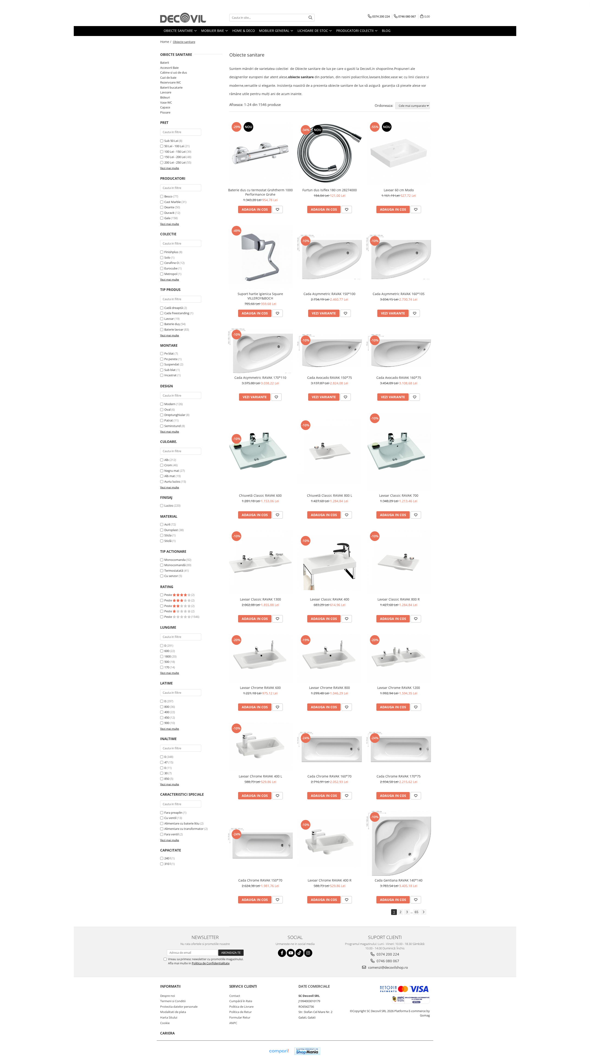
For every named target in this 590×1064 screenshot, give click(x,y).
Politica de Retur (240, 1012)
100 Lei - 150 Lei (175, 151)
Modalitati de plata (173, 1012)
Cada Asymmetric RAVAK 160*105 (399, 294)
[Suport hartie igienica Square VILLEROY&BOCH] (260, 257)
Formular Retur (239, 1017)
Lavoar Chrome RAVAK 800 (329, 687)
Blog (386, 30)
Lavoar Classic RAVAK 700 (398, 495)
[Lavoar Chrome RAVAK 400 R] (329, 843)
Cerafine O (171, 263)
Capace (165, 107)
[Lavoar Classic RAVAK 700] (398, 451)
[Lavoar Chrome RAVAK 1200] (398, 658)
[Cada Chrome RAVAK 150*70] (260, 843)
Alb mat (169, 476)
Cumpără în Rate (240, 1001)
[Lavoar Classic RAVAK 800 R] (398, 562)
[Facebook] (282, 953)
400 (166, 712)
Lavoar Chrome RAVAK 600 (260, 687)
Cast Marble (172, 202)
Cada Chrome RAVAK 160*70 (329, 776)
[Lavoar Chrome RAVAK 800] (329, 658)
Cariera (167, 1033)
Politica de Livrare (241, 1006)
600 (166, 651)
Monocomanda (175, 560)
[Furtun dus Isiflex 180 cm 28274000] (329, 153)
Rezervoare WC (170, 82)
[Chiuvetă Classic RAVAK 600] (260, 451)
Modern (169, 404)
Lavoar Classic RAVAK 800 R (399, 599)
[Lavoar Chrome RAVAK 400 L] (260, 746)
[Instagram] (308, 953)
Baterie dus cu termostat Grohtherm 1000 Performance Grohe (260, 192)
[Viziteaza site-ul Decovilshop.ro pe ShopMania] (307, 1051)
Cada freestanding (176, 313)
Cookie (165, 1023)
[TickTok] (299, 953)
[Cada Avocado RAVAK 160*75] (398, 350)
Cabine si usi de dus (173, 72)
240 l (167, 858)
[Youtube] (291, 953)
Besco (168, 196)
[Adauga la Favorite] (277, 209)
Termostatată (173, 570)
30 (166, 773)
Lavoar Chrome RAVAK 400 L (260, 776)
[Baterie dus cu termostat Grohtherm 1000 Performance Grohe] (260, 153)
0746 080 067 (387, 961)
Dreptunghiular (174, 415)
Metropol (170, 274)
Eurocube (170, 268)
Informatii (170, 986)
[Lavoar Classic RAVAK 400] (329, 562)
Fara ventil (171, 834)
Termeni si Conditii (173, 1001)
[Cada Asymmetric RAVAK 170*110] (260, 351)
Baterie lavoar (173, 329)
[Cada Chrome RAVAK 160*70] (329, 747)
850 (166, 779)
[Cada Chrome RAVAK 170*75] (398, 747)
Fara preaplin (173, 812)
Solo (167, 257)
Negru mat (171, 471)
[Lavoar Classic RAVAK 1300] (260, 562)
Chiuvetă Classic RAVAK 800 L (329, 495)
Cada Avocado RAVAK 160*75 (398, 377)
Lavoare (165, 92)
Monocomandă (175, 565)
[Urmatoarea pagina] (423, 912)
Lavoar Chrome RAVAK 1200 (398, 687)
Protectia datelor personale (179, 1006)
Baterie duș (172, 324)
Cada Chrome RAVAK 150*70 (260, 880)
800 (166, 707)
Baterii (164, 62)
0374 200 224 (387, 954)
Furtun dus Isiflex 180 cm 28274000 (329, 190)
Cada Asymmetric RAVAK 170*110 (260, 377)
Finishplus (171, 252)
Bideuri (165, 97)
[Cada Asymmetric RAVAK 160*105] (398, 257)
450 (166, 717)
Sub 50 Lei (171, 141)
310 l (167, 864)
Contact (234, 996)
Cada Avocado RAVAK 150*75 (329, 377)
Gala (167, 218)
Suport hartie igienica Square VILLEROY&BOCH (260, 296)
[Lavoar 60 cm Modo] (398, 153)
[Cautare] (310, 17)
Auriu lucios (172, 481)
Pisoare (165, 112)
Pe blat (169, 353)
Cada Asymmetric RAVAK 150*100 (329, 294)
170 (166, 667)
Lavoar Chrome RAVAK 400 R (329, 880)
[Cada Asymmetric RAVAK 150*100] (329, 257)
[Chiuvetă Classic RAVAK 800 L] (329, 451)
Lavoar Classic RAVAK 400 (329, 599)
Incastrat (170, 375)
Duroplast (171, 530)
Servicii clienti (243, 986)
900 (166, 723)
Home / (166, 41)
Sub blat (170, 370)
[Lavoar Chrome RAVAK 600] (260, 658)
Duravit (169, 213)
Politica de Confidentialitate (211, 963)
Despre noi (167, 996)
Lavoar (169, 319)
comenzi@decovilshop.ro (387, 967)
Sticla (167, 535)
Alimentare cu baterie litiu (181, 823)
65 (416, 912)
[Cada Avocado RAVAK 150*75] (329, 350)
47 (166, 762)
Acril (167, 524)
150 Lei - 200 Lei (175, 157)
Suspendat (171, 364)
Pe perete (170, 359)
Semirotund (172, 426)
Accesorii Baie (169, 68)
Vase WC (166, 102)
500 (166, 662)
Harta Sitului (168, 1017)
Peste (168, 595)
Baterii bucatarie (171, 87)
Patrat (168, 420)
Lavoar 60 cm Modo (399, 190)
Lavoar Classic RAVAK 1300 (260, 599)
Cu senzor (171, 576)
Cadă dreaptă (173, 308)
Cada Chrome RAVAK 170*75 (399, 776)
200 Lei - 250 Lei (175, 162)
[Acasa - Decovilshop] (183, 18)
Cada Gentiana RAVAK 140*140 (398, 880)
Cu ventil (170, 818)
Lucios (168, 505)
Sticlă (167, 541)
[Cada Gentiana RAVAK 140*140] (398, 843)
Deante (169, 207)
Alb (166, 460)
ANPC (233, 1023)
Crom (168, 465)
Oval (167, 409)
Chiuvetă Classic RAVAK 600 (260, 495)
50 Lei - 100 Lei (174, 146)
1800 (167, 656)
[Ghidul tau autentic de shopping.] (279, 1051)
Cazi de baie (168, 77)
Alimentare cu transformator (184, 829)
